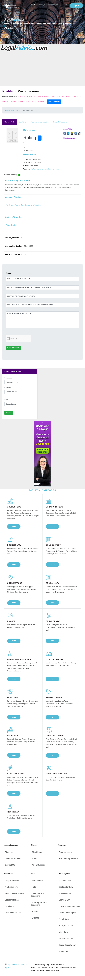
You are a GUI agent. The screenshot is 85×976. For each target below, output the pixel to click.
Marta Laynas (29, 130)
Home (33, 5)
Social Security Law (67, 945)
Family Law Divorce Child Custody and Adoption (23, 205)
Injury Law (63, 932)
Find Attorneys (11, 887)
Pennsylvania (10, 225)
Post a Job (36, 858)
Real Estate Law (66, 938)
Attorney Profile (9, 122)
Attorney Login (65, 852)
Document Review (13, 913)
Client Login (37, 852)
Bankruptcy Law (66, 887)
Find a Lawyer (52, 5)
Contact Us (10, 865)
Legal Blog (9, 906)
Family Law (64, 919)
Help (34, 887)
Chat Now (9, 28)
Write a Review (54, 101)
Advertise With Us (13, 858)
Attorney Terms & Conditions (39, 903)
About (64, 5)
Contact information (60, 122)
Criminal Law (64, 900)
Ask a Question (38, 865)
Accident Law (65, 880)
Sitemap (35, 918)
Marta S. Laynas (29, 154)
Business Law (65, 893)
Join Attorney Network (68, 858)
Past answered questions (40, 122)
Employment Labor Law (69, 906)
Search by (8, 378)
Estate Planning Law (68, 913)
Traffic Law (63, 951)
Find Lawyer (15, 110)
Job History (23, 122)
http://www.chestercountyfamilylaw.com (44, 169)
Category (7, 387)
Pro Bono (36, 911)
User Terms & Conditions (37, 894)
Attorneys (41, 5)
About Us (9, 852)
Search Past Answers (14, 893)
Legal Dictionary (12, 900)
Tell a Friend (37, 880)
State (6, 400)
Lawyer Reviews (12, 880)
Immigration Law (66, 926)
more (14, 526)
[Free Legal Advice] (24, 48)
